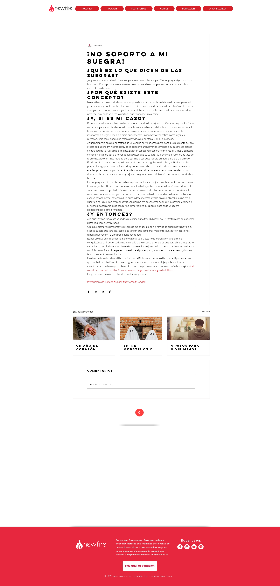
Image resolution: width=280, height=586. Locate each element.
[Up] (139, 412)
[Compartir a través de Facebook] (88, 291)
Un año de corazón (87, 347)
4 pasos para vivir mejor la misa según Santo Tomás (187, 347)
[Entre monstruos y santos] (141, 328)
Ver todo (206, 311)
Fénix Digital (166, 575)
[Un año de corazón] (94, 328)
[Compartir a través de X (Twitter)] (95, 291)
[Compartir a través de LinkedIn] (103, 291)
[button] (112, 9)
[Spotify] (201, 546)
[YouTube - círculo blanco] (194, 546)
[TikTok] (180, 546)
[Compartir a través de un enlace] (110, 291)
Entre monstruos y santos (138, 347)
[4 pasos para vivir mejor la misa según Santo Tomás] (188, 328)
